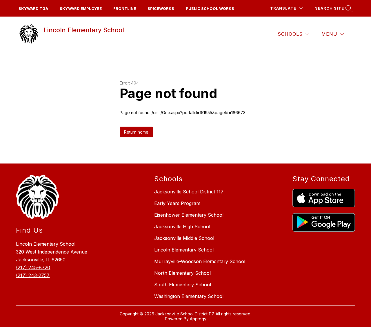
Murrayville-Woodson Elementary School (199, 261)
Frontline (124, 8)
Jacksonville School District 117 (188, 192)
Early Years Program (177, 203)
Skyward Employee (81, 8)
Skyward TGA (33, 8)
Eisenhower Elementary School (188, 215)
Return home (136, 132)
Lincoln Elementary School (184, 250)
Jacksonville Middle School (184, 238)
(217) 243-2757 (33, 275)
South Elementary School (182, 285)
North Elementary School (182, 273)
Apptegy (198, 318)
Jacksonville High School (182, 226)
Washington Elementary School (188, 296)
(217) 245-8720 (33, 267)
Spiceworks (161, 8)
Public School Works (210, 8)
